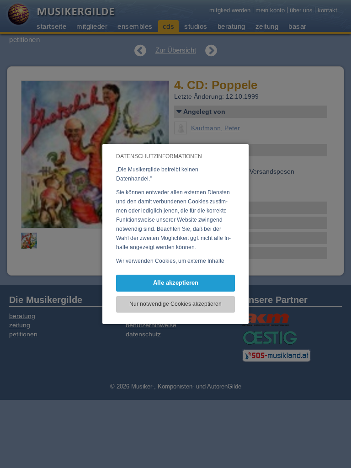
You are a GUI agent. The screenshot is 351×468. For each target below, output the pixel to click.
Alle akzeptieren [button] (175, 282)
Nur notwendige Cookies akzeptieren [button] (175, 304)
